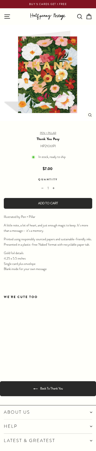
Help (10, 426)
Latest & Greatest (29, 440)
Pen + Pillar (48, 133)
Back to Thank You (51, 388)
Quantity (48, 179)
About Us (17, 412)
